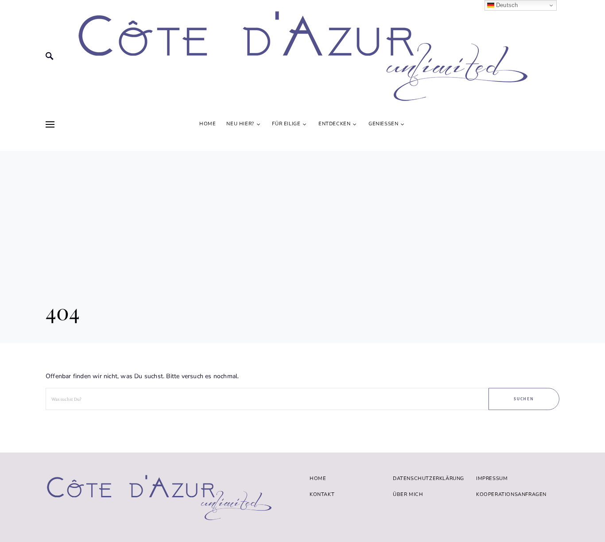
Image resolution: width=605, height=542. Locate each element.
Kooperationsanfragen (511, 494)
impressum (492, 478)
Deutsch (506, 5)
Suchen (524, 399)
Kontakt (322, 494)
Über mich (408, 494)
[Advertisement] (302, 213)
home (318, 478)
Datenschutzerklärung (428, 478)
